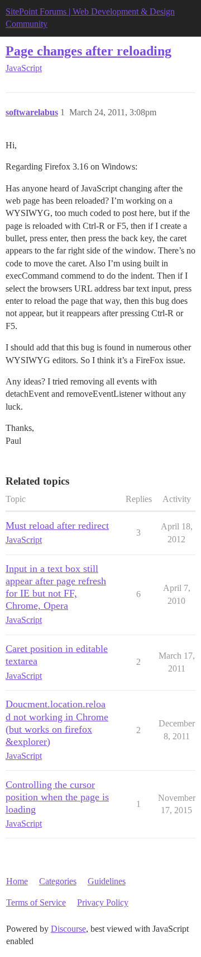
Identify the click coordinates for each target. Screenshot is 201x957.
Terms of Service (36, 902)
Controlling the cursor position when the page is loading (57, 797)
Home (17, 881)
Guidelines (107, 881)
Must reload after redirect (57, 525)
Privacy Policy (102, 902)
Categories (57, 881)
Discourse (68, 928)
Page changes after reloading (88, 50)
